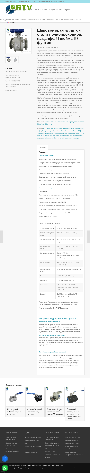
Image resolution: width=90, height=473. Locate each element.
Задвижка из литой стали (32, 437)
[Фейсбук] (6, 35)
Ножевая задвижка (30, 452)
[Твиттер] (12, 35)
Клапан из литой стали (72, 437)
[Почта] (26, 35)
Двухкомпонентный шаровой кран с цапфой (49, 133)
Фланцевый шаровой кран (49, 131)
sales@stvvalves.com (12, 77)
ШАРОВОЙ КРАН (48, 128)
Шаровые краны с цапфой (72, 138)
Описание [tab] (42, 147)
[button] (61, 340)
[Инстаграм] (22, 35)
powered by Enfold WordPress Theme (53, 465)
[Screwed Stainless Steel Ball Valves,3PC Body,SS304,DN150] (1, 237)
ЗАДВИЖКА (28, 432)
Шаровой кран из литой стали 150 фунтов (72, 131)
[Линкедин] (19, 35)
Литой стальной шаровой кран (62, 128)
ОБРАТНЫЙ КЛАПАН (52, 432)
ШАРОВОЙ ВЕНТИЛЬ (72, 432)
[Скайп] (16, 35)
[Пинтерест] (9, 35)
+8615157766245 (10, 87)
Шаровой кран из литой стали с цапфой (53, 138)
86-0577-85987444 (14, 81)
